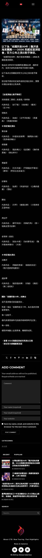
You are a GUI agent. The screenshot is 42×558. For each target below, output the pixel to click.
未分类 (4, 446)
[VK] (15, 357)
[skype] (34, 357)
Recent (6, 454)
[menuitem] (21, 4)
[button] (33, 4)
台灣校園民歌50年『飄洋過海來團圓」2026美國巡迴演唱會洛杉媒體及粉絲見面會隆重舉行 (26, 463)
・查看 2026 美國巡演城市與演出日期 (17, 341)
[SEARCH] (38, 513)
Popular (18, 454)
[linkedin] (27, 357)
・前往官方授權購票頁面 (12, 344)
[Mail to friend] (23, 357)
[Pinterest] (19, 357)
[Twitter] (7, 357)
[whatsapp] (31, 357)
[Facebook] (11, 357)
